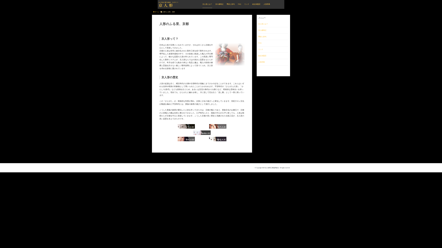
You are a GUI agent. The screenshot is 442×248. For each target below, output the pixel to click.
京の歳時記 (219, 4)
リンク (246, 4)
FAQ (239, 4)
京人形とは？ (207, 4)
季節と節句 (231, 4)
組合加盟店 (256, 4)
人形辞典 (267, 4)
